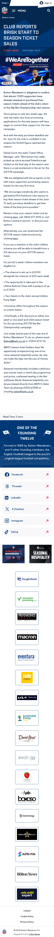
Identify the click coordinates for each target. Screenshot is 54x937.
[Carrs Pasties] (27, 677)
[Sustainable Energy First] (27, 718)
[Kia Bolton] (27, 697)
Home (12, 17)
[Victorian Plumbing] (27, 599)
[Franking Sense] (27, 617)
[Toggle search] (49, 10)
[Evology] (27, 757)
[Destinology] (27, 815)
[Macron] (27, 637)
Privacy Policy (27, 922)
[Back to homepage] (4, 10)
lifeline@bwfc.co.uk (14, 341)
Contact (27, 911)
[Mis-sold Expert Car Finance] (27, 894)
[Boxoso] (27, 796)
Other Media (34, 934)
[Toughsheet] (27, 579)
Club (4, 3)
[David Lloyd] (27, 738)
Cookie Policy (27, 916)
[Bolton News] (27, 874)
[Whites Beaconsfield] (27, 777)
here (15, 217)
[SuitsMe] (27, 854)
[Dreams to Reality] (27, 834)
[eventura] (27, 657)
